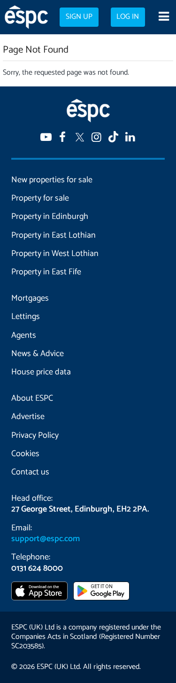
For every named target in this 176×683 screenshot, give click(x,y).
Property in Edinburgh (49, 217)
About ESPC (32, 398)
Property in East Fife (46, 272)
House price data (41, 372)
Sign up (79, 17)
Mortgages (30, 298)
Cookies (25, 454)
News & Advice (37, 354)
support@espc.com (45, 539)
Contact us (30, 472)
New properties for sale (51, 180)
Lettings (25, 317)
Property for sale (40, 198)
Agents (23, 335)
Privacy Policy (35, 435)
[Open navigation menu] (163, 17)
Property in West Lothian (55, 254)
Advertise (28, 417)
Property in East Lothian (53, 235)
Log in (127, 17)
